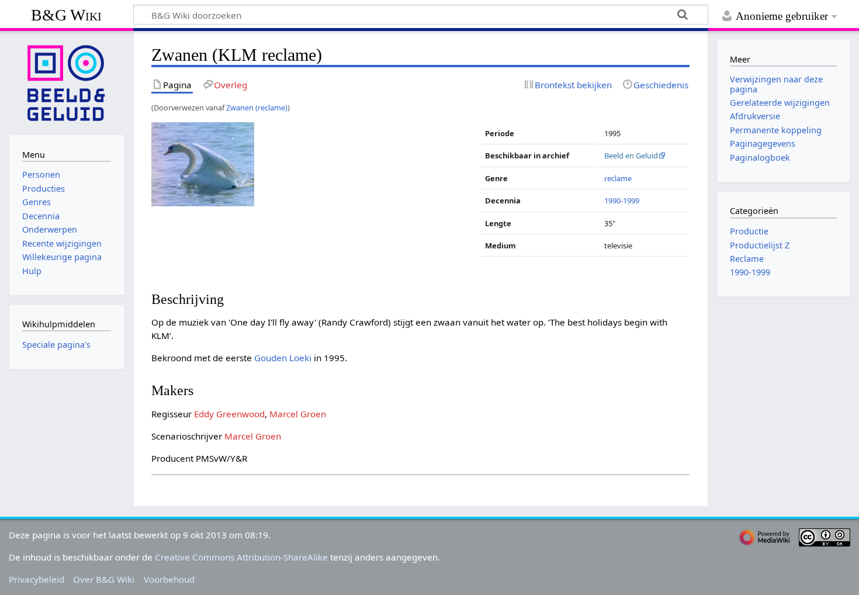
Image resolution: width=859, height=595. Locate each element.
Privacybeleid (36, 579)
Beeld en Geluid (631, 155)
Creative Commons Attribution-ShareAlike (241, 557)
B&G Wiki (66, 15)
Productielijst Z (759, 245)
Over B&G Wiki (103, 579)
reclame (618, 178)
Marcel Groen (297, 414)
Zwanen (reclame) (257, 107)
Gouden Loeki (282, 358)
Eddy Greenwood (229, 414)
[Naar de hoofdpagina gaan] (66, 81)
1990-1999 (621, 200)
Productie (749, 231)
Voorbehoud (169, 579)
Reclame (747, 258)
